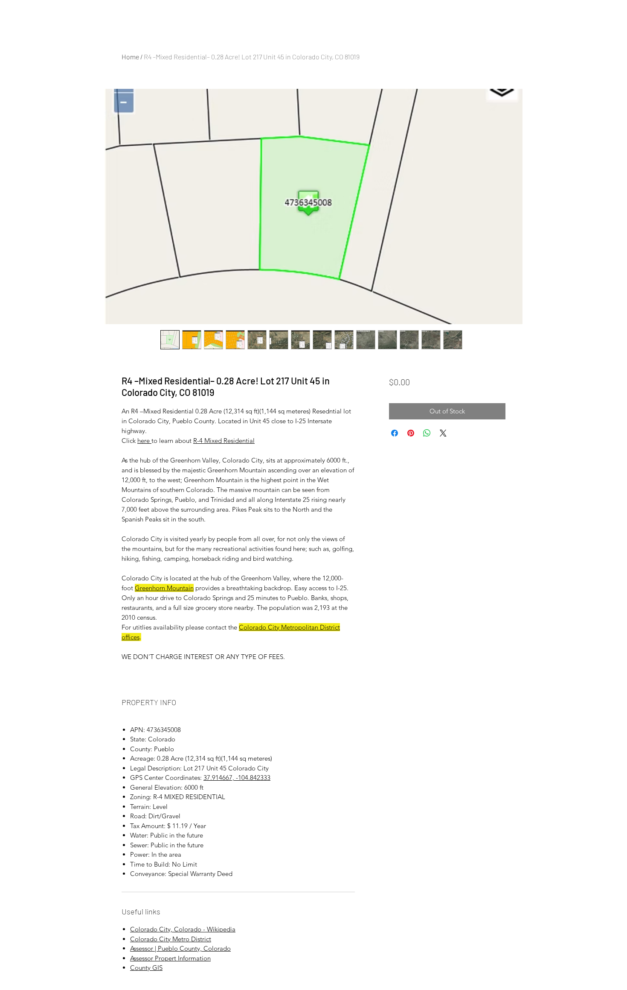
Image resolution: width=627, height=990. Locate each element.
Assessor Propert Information (170, 958)
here (144, 440)
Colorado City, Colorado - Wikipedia (182, 929)
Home (130, 57)
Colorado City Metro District (170, 939)
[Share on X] (443, 433)
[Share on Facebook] (394, 433)
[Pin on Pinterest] (411, 433)
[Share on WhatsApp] (427, 433)
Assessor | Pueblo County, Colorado (180, 948)
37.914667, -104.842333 (236, 777)
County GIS (146, 968)
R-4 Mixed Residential (224, 440)
